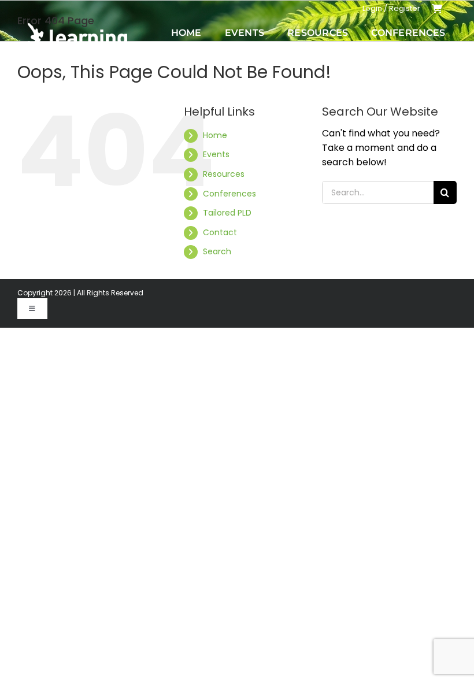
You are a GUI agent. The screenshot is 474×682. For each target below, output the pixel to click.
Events (216, 154)
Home (215, 135)
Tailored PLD (227, 212)
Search (217, 251)
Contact (220, 232)
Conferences (229, 193)
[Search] (452, 51)
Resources (224, 174)
